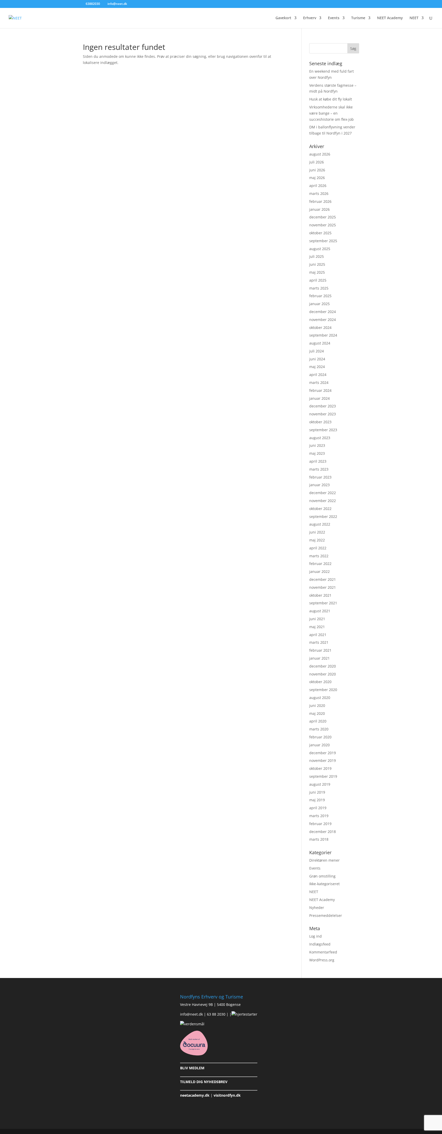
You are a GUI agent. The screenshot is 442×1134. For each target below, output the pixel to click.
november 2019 (322, 760)
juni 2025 (317, 264)
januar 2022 (319, 571)
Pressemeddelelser (325, 915)
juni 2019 (317, 792)
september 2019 (323, 776)
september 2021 (323, 603)
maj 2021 (317, 626)
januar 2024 (319, 398)
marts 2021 (318, 642)
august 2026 (319, 154)
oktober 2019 (320, 768)
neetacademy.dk (194, 1095)
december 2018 (322, 831)
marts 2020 (318, 729)
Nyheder (316, 907)
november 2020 (322, 674)
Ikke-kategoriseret (324, 883)
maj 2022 (317, 540)
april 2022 (317, 548)
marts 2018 (318, 839)
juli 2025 (316, 256)
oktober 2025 (320, 232)
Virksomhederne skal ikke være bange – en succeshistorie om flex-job (331, 113)
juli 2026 (316, 162)
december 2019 (322, 752)
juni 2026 (317, 170)
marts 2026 (318, 193)
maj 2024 (317, 366)
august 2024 (319, 343)
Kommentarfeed (323, 952)
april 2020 (317, 721)
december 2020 (322, 666)
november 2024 (322, 319)
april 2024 (317, 374)
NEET (414, 18)
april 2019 (317, 807)
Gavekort (283, 18)
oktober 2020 (320, 681)
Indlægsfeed (319, 944)
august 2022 (319, 524)
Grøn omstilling (322, 876)
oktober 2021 (320, 595)
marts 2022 (318, 555)
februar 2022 (320, 563)
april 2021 (317, 634)
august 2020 (319, 697)
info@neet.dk (191, 1014)
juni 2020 (317, 705)
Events (333, 18)
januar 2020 (319, 744)
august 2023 (319, 437)
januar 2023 (319, 484)
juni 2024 (317, 359)
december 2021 (322, 579)
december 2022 (322, 492)
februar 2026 (320, 201)
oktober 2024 (320, 327)
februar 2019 (320, 823)
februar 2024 (320, 390)
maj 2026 (317, 177)
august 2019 (319, 784)
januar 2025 (319, 303)
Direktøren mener (324, 860)
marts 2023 (318, 469)
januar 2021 (319, 658)
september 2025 (323, 240)
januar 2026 (319, 209)
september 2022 (323, 516)
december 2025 (322, 217)
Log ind (315, 936)
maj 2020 (317, 713)
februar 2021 (320, 650)
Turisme (358, 18)
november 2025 (322, 225)
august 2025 (319, 248)
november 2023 (322, 414)
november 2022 (322, 500)
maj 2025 (317, 272)
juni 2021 (317, 618)
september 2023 (323, 429)
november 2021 (322, 587)
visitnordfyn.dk (227, 1095)
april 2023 (317, 461)
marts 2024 (318, 382)
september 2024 (323, 335)
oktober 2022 (320, 508)
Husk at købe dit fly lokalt (330, 99)
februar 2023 (320, 477)
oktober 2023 (320, 421)
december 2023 (322, 406)
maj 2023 (317, 453)
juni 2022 (317, 532)
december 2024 (322, 311)
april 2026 (317, 185)
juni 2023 (317, 445)
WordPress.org (321, 960)
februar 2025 (320, 295)
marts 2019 (318, 815)
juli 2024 (316, 351)
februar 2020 (320, 737)
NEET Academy (390, 18)
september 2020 (323, 689)
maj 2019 (317, 799)
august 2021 (319, 610)
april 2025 (317, 280)
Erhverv (309, 18)
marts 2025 (318, 288)
